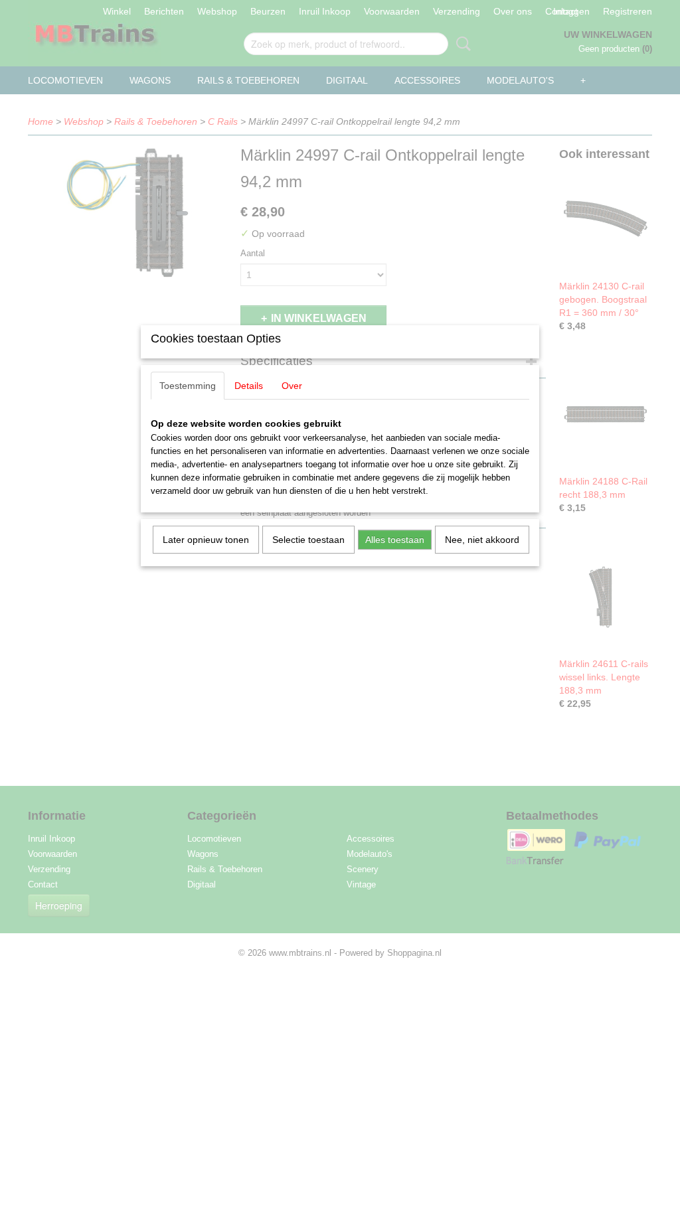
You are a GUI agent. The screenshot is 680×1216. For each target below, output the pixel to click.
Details (248, 385)
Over (292, 385)
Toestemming (187, 385)
